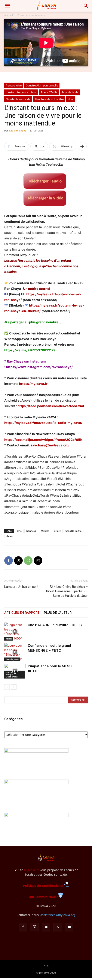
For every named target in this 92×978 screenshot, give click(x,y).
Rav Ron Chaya (17, 130)
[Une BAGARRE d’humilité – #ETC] (15, 632)
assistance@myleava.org (58, 915)
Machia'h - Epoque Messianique (12, 674)
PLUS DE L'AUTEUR (57, 613)
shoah (9, 536)
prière (57, 530)
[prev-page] (7, 687)
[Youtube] (69, 927)
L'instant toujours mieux (31, 15)
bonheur (31, 530)
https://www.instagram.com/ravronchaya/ (39, 367)
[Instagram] (34, 927)
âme (19, 530)
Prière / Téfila (49, 92)
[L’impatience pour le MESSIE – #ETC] (15, 671)
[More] (82, 146)
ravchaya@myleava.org (50, 445)
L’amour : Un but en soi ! (21, 587)
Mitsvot (45, 530)
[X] (18, 560)
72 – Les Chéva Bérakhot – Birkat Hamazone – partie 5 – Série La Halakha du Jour (67, 591)
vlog (70, 99)
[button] (7, 6)
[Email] (38, 560)
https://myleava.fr (33, 384)
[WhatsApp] (28, 560)
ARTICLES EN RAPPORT (22, 613)
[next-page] (13, 687)
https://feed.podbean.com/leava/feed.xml (51, 406)
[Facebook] (8, 560)
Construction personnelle (42, 85)
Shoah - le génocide (18, 99)
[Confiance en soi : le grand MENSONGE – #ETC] (15, 652)
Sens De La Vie (73, 530)
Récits (9, 638)
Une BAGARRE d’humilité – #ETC (55, 625)
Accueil (8, 15)
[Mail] (46, 927)
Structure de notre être (49, 99)
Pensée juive (14, 85)
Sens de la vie (69, 92)
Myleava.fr (31, 870)
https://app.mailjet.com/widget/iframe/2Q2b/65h (43, 440)
